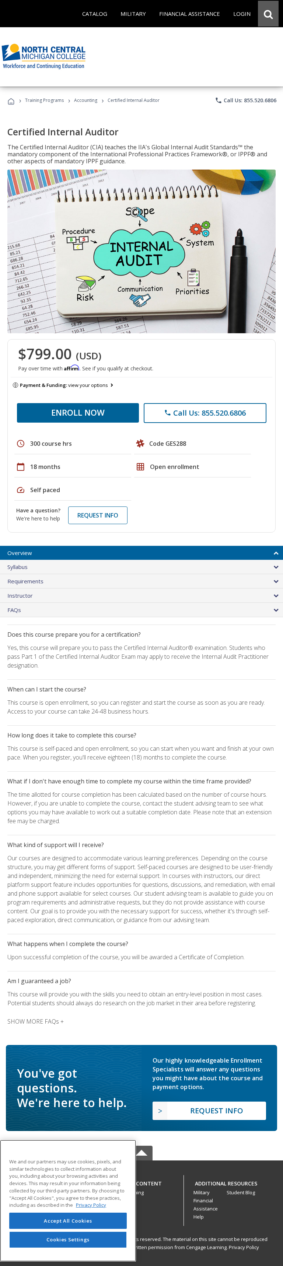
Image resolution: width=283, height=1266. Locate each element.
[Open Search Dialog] (268, 13)
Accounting (85, 100)
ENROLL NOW (78, 412)
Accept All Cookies (68, 1220)
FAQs (14, 610)
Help (198, 1216)
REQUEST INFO (97, 515)
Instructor (20, 595)
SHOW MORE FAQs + (35, 1021)
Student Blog (241, 1192)
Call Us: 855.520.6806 (245, 100)
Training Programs (44, 100)
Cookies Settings (68, 1239)
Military (201, 1192)
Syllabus (17, 566)
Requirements (25, 581)
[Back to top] (141, 1181)
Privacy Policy (244, 1247)
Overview (19, 552)
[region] (68, 1201)
